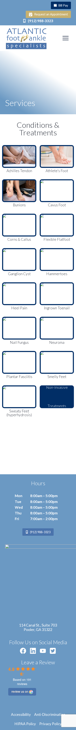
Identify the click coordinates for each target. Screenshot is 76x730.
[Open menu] (65, 38)
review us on (19, 691)
